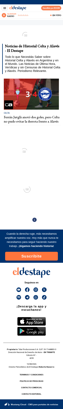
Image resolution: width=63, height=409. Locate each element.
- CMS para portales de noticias (34, 404)
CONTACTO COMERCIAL (31, 388)
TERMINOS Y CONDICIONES (31, 375)
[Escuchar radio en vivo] (4, 15)
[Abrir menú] (5, 8)
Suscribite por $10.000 (51, 8)
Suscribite (31, 256)
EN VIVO (56, 15)
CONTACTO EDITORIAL (31, 394)
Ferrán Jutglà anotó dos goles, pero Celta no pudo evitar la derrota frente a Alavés (31, 119)
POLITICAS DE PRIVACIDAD (31, 381)
